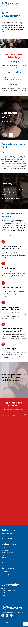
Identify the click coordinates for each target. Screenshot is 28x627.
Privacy (7, 622)
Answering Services (6, 533)
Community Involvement (8, 590)
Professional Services (7, 552)
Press (2, 579)
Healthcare (4, 548)
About (3, 588)
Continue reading (6, 121)
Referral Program (6, 574)
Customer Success (6, 571)
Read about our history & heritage (10, 198)
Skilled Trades (5, 550)
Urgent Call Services (6, 538)
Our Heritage (4, 593)
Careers (3, 598)
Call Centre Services (6, 536)
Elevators (3, 557)
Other (3, 562)
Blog (2, 576)
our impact (11, 386)
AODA (2, 622)
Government (4, 560)
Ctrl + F (19, 621)
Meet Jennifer (9, 113)
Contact (3, 595)
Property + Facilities (6, 555)
